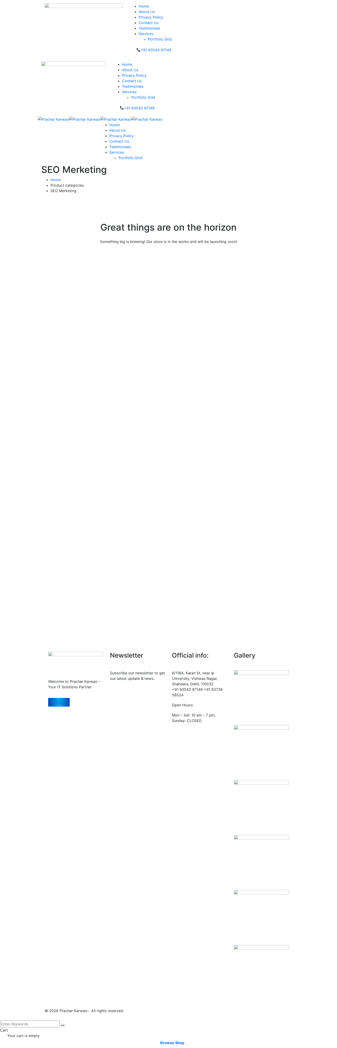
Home (55, 179)
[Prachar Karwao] (53, 119)
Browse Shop (172, 1042)
